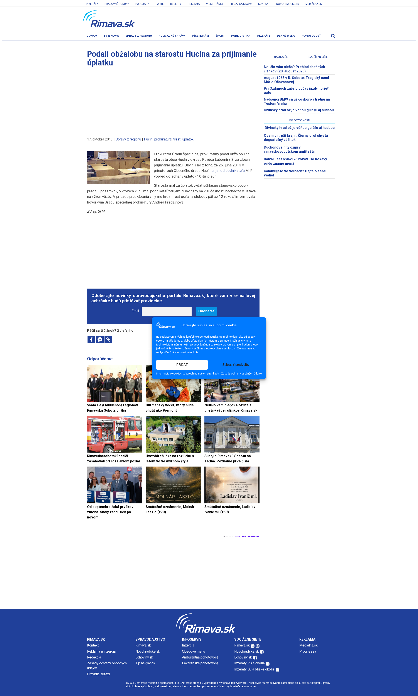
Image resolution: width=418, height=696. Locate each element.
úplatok (188, 139)
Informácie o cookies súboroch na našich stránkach (187, 373)
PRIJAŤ (182, 365)
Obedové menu (193, 651)
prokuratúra (162, 139)
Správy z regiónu (138, 35)
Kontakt (264, 3)
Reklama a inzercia (101, 651)
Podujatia (142, 3)
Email (136, 311)
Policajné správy (172, 35)
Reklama (194, 3)
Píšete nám (200, 35)
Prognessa (307, 651)
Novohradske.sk (287, 3)
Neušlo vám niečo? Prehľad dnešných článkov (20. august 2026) (294, 69)
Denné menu (286, 35)
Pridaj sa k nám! (241, 3)
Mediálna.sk (313, 3)
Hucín (148, 139)
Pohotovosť (311, 35)
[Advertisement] (173, 99)
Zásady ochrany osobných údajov (241, 373)
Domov (92, 35)
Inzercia (188, 645)
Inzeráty (92, 3)
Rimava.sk (143, 645)
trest (176, 139)
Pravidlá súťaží (98, 674)
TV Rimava (111, 35)
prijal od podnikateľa (228, 170)
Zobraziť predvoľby (235, 365)
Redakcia (94, 657)
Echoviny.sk (144, 657)
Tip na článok (145, 663)
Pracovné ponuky (116, 3)
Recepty (175, 3)
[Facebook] (91, 339)
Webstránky (214, 3)
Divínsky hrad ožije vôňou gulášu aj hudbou (299, 110)
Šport (220, 35)
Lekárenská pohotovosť (200, 663)
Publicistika (240, 35)
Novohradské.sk (147, 651)
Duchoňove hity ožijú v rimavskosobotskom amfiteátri (289, 149)
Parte (160, 3)
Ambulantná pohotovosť (200, 657)
